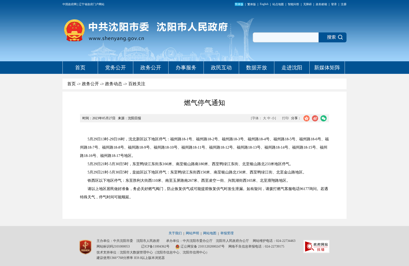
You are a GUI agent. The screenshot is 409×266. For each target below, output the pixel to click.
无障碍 (307, 4)
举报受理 (227, 233)
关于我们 (175, 233)
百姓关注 (136, 83)
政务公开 (150, 68)
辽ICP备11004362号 (155, 246)
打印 (285, 118)
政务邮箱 (321, 4)
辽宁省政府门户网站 (91, 4)
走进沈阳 (291, 68)
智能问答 (293, 4)
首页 (80, 68)
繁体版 (251, 4)
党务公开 (115, 68)
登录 (334, 4)
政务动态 (113, 83)
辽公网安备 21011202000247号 (203, 246)
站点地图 (278, 4)
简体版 (239, 4)
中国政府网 (69, 4)
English (264, 4)
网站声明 (192, 233)
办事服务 (186, 68)
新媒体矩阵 (327, 68)
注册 (344, 4)
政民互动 (221, 68)
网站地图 (209, 233)
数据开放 (256, 68)
